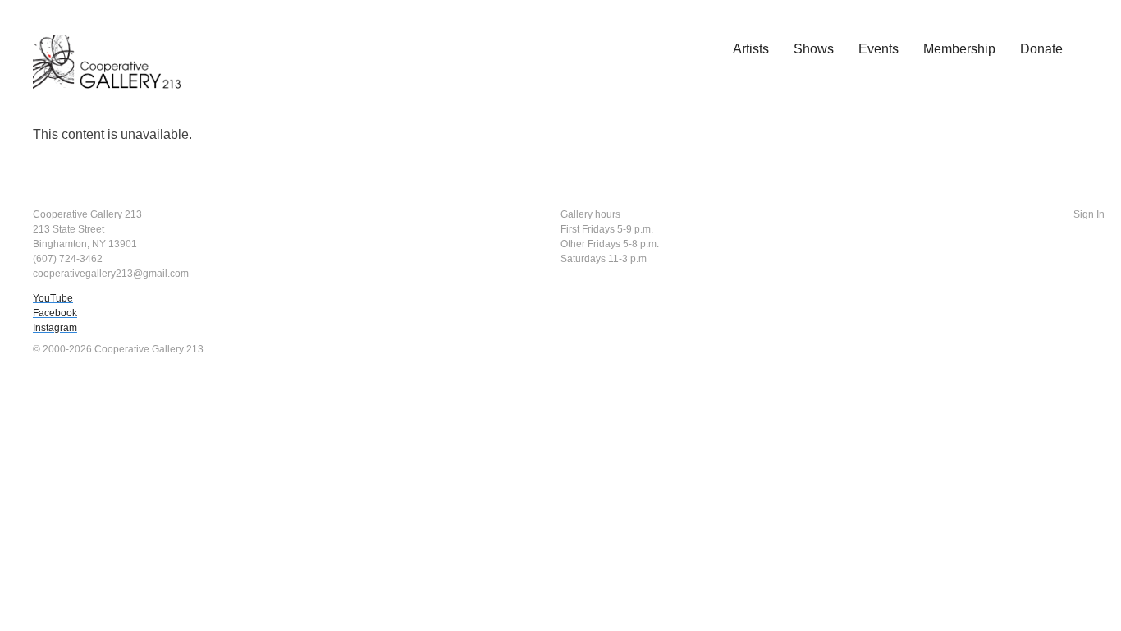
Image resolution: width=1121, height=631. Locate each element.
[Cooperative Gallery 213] (115, 50)
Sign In (1089, 214)
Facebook (55, 313)
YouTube (53, 298)
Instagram (55, 328)
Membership (959, 49)
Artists (751, 49)
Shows (814, 49)
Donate (1041, 49)
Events (878, 49)
